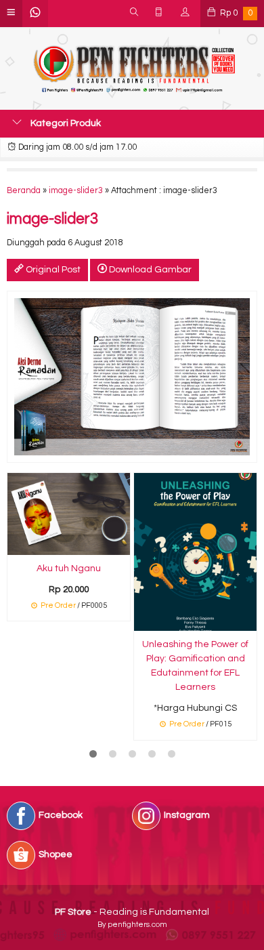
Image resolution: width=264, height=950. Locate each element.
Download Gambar (149, 269)
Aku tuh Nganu (69, 568)
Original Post (52, 269)
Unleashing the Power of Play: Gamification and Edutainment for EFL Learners (195, 666)
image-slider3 (76, 190)
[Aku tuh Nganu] (68, 513)
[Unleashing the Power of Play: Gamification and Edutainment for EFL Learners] (195, 551)
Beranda (24, 190)
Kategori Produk (64, 123)
